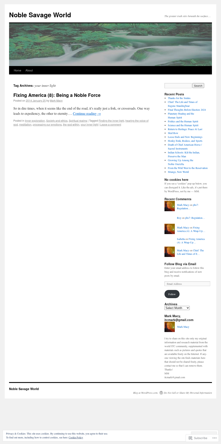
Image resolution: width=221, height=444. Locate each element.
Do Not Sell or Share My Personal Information (188, 392)
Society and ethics (57, 120)
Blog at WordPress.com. (145, 392)
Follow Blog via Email (180, 264)
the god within (71, 124)
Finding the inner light (111, 120)
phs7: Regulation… (188, 206)
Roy (179, 217)
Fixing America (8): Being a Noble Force (57, 95)
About (29, 70)
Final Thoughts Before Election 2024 (187, 109)
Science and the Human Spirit (183, 125)
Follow (172, 294)
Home (17, 70)
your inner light (89, 124)
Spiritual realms (78, 120)
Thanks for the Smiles (179, 98)
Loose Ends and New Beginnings (185, 137)
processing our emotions (47, 124)
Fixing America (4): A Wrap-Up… (191, 229)
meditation (25, 124)
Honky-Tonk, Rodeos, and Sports (185, 140)
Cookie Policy (76, 437)
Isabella (181, 239)
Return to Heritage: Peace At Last (185, 129)
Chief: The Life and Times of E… (190, 252)
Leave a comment (110, 124)
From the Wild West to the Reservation (188, 168)
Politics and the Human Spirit (183, 121)
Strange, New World (178, 171)
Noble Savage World (40, 14)
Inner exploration (35, 120)
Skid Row (173, 133)
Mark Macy (56, 100)
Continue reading (87, 113)
